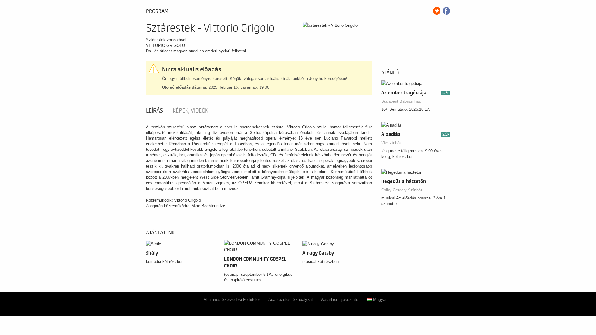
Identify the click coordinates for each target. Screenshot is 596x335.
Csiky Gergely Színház (402, 190)
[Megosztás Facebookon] (446, 11)
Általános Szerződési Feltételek (232, 299)
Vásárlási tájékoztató (339, 299)
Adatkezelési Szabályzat (290, 299)
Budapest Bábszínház (401, 101)
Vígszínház (391, 143)
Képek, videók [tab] (190, 110)
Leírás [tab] (154, 110)
